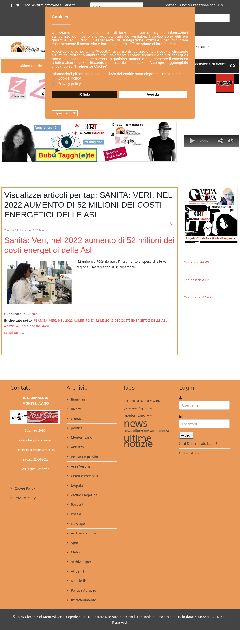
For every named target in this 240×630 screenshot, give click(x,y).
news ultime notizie (139, 430)
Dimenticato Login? (202, 443)
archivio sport (81, 562)
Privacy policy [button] (69, 84)
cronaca (76, 418)
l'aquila (143, 408)
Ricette (76, 409)
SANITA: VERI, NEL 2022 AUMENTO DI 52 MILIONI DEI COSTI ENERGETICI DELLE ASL (102, 320)
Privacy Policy (25, 498)
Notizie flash (80, 580)
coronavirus (152, 400)
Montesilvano (81, 437)
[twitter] (17, 5)
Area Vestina (80, 466)
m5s (151, 408)
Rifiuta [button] (84, 94)
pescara (163, 430)
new (149, 415)
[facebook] (12, 5)
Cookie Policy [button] (69, 78)
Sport (201, 47)
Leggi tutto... (14, 332)
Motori (75, 552)
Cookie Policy (24, 488)
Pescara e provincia (85, 456)
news (10, 326)
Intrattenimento (83, 600)
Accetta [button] (153, 94)
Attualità (77, 571)
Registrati (191, 453)
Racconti (77, 504)
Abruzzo (33, 314)
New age (77, 523)
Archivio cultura (83, 533)
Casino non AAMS (196, 262)
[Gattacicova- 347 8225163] (211, 215)
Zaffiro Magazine (84, 495)
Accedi (186, 435)
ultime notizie (29, 326)
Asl (46, 326)
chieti (140, 400)
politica (76, 428)
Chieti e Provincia (84, 476)
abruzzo (129, 400)
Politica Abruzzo (83, 590)
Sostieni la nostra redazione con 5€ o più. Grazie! (194, 8)
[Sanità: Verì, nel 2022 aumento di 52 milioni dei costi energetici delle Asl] (39, 282)
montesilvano (134, 415)
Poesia (75, 514)
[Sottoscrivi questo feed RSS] (171, 224)
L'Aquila (76, 485)
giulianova (130, 408)
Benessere (78, 399)
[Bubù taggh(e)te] (89, 142)
